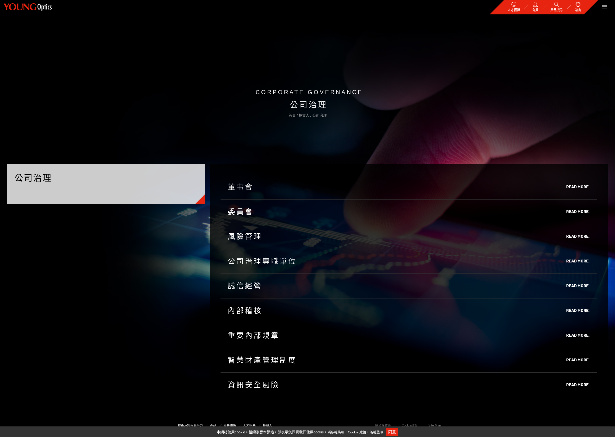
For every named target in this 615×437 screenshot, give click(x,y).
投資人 (304, 115)
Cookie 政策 (357, 432)
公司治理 (319, 115)
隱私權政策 (383, 425)
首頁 (293, 115)
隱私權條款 (335, 432)
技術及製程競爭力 (190, 425)
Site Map (434, 425)
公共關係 (229, 425)
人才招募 (249, 425)
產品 (213, 425)
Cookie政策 (410, 425)
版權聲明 (376, 432)
